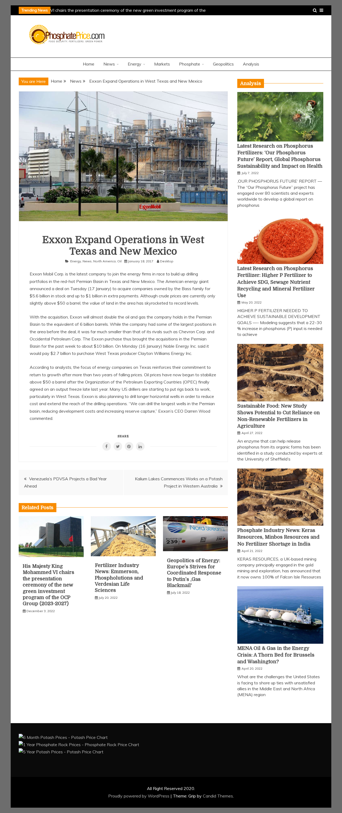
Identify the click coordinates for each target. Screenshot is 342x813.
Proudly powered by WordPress (139, 796)
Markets (162, 64)
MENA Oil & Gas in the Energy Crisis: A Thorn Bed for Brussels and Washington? (275, 655)
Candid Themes (218, 796)
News (109, 64)
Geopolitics (223, 64)
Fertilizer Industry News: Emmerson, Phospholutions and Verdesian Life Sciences (119, 578)
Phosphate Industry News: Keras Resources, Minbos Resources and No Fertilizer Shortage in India (278, 537)
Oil (119, 261)
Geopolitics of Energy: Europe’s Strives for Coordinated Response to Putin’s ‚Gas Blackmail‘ (194, 573)
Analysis (251, 64)
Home (88, 64)
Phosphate (189, 64)
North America (104, 261)
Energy (134, 64)
